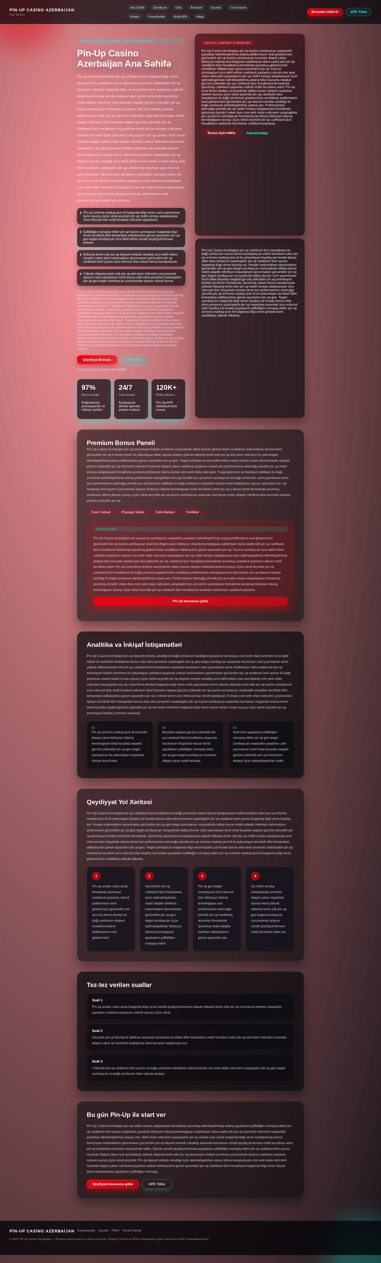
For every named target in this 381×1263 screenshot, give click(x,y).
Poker (115, 1230)
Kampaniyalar (86, 1230)
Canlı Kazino (238, 7)
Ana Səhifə (137, 7)
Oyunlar (216, 7)
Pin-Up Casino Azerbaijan (42, 10)
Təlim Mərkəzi (165, 512)
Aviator (134, 16)
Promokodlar (156, 16)
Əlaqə (200, 16)
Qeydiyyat (159, 7)
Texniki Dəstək (131, 1230)
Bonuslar (196, 7)
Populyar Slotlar (133, 512)
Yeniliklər (192, 512)
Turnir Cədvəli (101, 512)
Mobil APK (180, 16)
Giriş (178, 7)
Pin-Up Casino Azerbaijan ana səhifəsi (101, 369)
